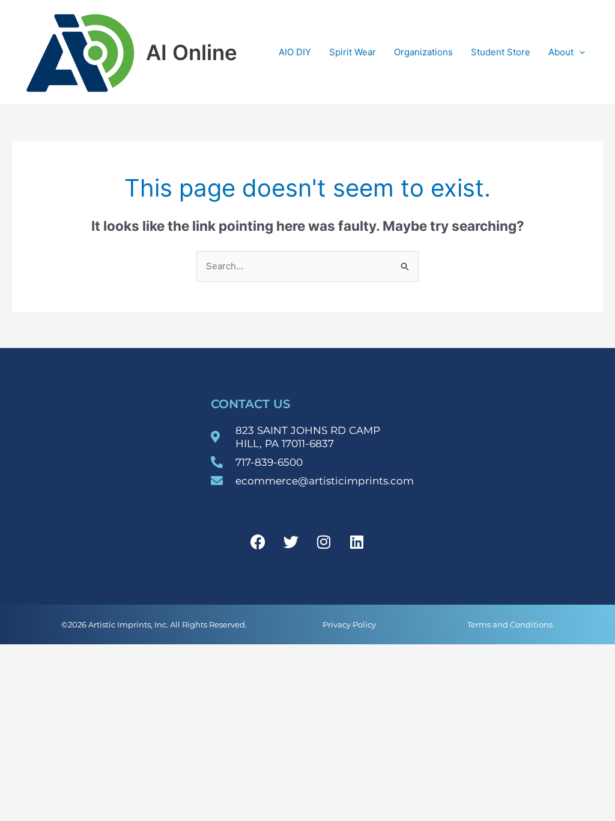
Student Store (500, 52)
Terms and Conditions (510, 624)
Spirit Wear (352, 52)
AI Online (191, 52)
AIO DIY (295, 52)
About (561, 52)
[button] (579, 52)
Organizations (423, 52)
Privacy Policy (349, 624)
